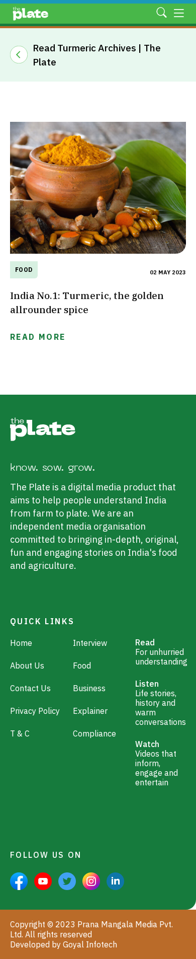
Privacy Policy (35, 711)
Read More (38, 337)
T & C (20, 734)
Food (24, 269)
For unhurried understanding (161, 652)
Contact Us (30, 688)
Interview (90, 643)
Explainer (90, 711)
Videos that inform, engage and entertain (156, 763)
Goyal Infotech (90, 944)
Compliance (94, 734)
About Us (27, 666)
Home (21, 643)
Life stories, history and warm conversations (160, 703)
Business (89, 688)
